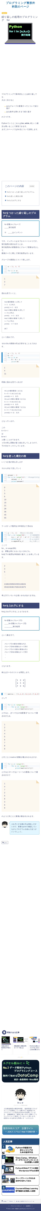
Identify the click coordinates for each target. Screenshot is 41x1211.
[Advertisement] (20, 68)
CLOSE (32, 186)
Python (4, 13)
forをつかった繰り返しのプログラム (20, 192)
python (5, 842)
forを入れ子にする (14, 200)
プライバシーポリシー (16, 1206)
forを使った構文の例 (15, 196)
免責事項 (28, 1206)
